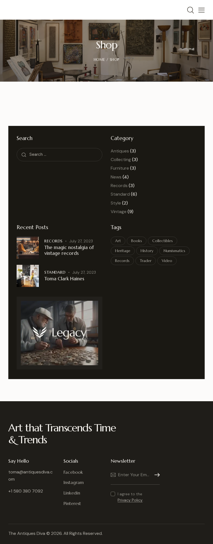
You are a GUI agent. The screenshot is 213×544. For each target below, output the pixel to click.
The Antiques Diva (26, 533)
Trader (145, 260)
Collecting (121, 159)
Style (116, 203)
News (116, 177)
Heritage (122, 250)
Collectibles (162, 240)
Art (118, 240)
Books (136, 240)
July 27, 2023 (81, 241)
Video (167, 260)
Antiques (120, 151)
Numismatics (174, 250)
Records (119, 185)
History (147, 250)
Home (99, 59)
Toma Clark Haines (64, 279)
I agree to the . (130, 496)
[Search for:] (59, 154)
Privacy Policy (130, 500)
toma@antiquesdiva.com (30, 475)
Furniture (120, 168)
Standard (120, 194)
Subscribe (155, 475)
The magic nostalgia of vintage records (69, 250)
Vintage (118, 211)
